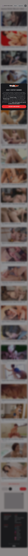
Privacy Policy (13, 97)
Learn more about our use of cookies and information (17, 103)
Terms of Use (6, 98)
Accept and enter (14, 106)
